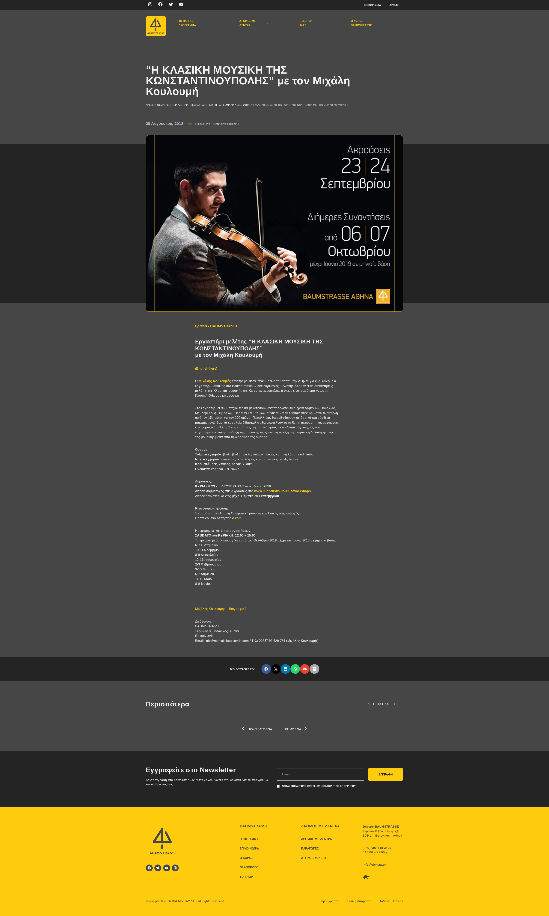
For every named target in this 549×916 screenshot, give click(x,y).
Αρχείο (394, 5)
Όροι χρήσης (330, 901)
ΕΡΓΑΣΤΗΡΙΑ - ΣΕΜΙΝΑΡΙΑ (188, 105)
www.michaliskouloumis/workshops (282, 491)
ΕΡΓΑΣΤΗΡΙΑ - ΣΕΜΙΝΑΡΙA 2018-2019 (227, 105)
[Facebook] (160, 4)
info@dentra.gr (374, 864)
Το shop (246, 876)
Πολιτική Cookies (391, 901)
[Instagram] (150, 4)
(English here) (206, 368)
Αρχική (150, 105)
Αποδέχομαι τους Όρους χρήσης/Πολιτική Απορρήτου (319, 786)
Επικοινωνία (372, 5)
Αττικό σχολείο (313, 858)
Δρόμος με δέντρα (247, 23)
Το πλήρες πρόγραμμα (187, 23)
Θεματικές (164, 105)
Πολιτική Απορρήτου (358, 901)
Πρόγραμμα (249, 839)
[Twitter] (171, 4)
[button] (266, 669)
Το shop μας (306, 23)
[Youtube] (181, 4)
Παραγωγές (310, 848)
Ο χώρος (246, 858)
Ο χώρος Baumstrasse (361, 23)
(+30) (377, 847)
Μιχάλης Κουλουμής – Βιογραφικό (220, 609)
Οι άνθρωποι (249, 867)
